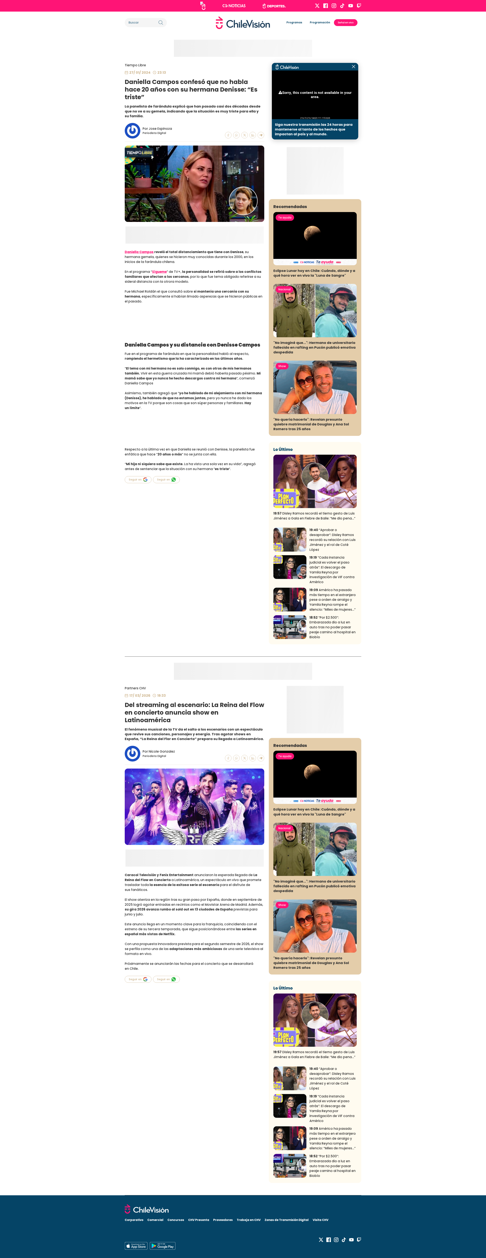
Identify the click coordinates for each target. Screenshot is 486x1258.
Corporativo (134, 1220)
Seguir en (135, 479)
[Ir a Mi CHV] (202, 6)
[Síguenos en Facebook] (325, 5)
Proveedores (223, 1220)
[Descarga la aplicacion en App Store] (162, 1246)
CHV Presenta (198, 1220)
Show (282, 366)
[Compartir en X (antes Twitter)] (244, 135)
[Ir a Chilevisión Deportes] (274, 6)
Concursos (175, 1220)
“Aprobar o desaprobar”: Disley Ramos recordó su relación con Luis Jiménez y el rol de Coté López (332, 540)
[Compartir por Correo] (261, 135)
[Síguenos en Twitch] (359, 5)
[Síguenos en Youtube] (350, 5)
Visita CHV (320, 1220)
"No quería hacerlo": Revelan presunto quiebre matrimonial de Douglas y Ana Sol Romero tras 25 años (311, 424)
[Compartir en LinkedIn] (252, 135)
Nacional (284, 289)
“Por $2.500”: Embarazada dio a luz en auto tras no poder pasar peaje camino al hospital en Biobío (332, 627)
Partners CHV (135, 688)
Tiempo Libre (135, 65)
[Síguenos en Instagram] (334, 5)
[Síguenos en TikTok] (342, 5)
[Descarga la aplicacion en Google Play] (136, 1246)
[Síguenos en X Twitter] (317, 5)
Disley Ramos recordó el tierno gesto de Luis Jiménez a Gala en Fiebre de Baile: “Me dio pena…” (314, 516)
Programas (294, 22)
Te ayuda (284, 217)
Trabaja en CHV (249, 1220)
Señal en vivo (346, 22)
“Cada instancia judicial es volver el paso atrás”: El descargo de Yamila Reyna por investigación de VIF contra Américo (331, 569)
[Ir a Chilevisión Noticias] (233, 5)
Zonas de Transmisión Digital (287, 1220)
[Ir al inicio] (243, 22)
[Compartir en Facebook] (228, 135)
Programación (320, 22)
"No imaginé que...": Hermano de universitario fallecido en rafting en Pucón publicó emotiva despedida (314, 347)
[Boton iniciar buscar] (161, 22)
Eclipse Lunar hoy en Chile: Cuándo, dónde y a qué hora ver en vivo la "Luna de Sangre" (314, 273)
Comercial (155, 1220)
